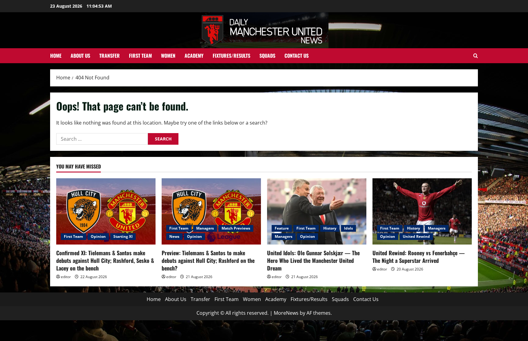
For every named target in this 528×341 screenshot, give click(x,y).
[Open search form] (475, 56)
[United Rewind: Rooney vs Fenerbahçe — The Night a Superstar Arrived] (422, 211)
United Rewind (416, 236)
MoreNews (286, 313)
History (329, 228)
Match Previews (236, 228)
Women (168, 55)
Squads (267, 55)
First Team (140, 55)
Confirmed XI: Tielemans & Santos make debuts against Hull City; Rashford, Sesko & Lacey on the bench (105, 260)
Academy (194, 55)
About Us (80, 55)
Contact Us (296, 55)
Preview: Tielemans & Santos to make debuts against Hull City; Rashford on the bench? (208, 260)
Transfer (109, 55)
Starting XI (123, 236)
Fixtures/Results (231, 55)
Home (55, 55)
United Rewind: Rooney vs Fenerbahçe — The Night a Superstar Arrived (418, 256)
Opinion (98, 236)
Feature (282, 228)
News (174, 236)
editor (66, 276)
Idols (348, 228)
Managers (205, 228)
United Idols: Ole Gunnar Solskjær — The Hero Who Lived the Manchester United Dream (313, 260)
